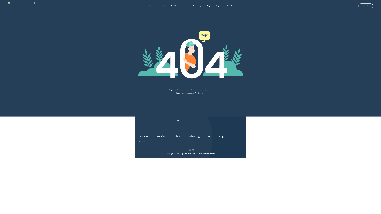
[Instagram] (190, 150)
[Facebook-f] (187, 150)
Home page (180, 93)
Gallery (185, 6)
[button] (365, 5)
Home (151, 6)
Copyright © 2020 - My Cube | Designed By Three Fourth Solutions (190, 153)
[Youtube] (193, 150)
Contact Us (228, 6)
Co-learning (197, 6)
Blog (217, 6)
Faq (208, 6)
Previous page (200, 93)
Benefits (174, 6)
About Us (162, 6)
